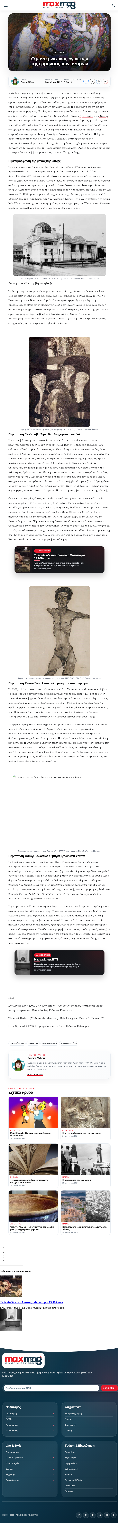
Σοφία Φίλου (36, 1058)
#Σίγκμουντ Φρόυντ (69, 1043)
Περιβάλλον (71, 1463)
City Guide (70, 1486)
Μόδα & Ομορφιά (14, 1458)
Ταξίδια (68, 1474)
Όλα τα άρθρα (35, 1074)
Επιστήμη (70, 1452)
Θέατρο (68, 1419)
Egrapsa (69, 1491)
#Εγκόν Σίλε (33, 1043)
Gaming (69, 1430)
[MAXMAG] (59, 5)
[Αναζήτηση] (113, 5)
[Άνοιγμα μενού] (6, 5)
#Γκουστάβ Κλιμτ (17, 1043)
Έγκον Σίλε (86, 115)
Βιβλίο (9, 1419)
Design (9, 1469)
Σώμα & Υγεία (12, 1463)
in (99, 81)
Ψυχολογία (11, 1474)
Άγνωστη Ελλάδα (73, 1480)
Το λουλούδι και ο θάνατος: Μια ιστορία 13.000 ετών (31, 1302)
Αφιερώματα (12, 1425)
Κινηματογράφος (73, 1414)
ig (100, 1515)
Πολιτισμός (59, 52)
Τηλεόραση (70, 1425)
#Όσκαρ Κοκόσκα (49, 1043)
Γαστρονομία (12, 1452)
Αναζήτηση (109, 1388)
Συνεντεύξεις (12, 1430)
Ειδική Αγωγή (71, 1469)
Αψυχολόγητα (12, 1480)
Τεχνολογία (70, 1458)
